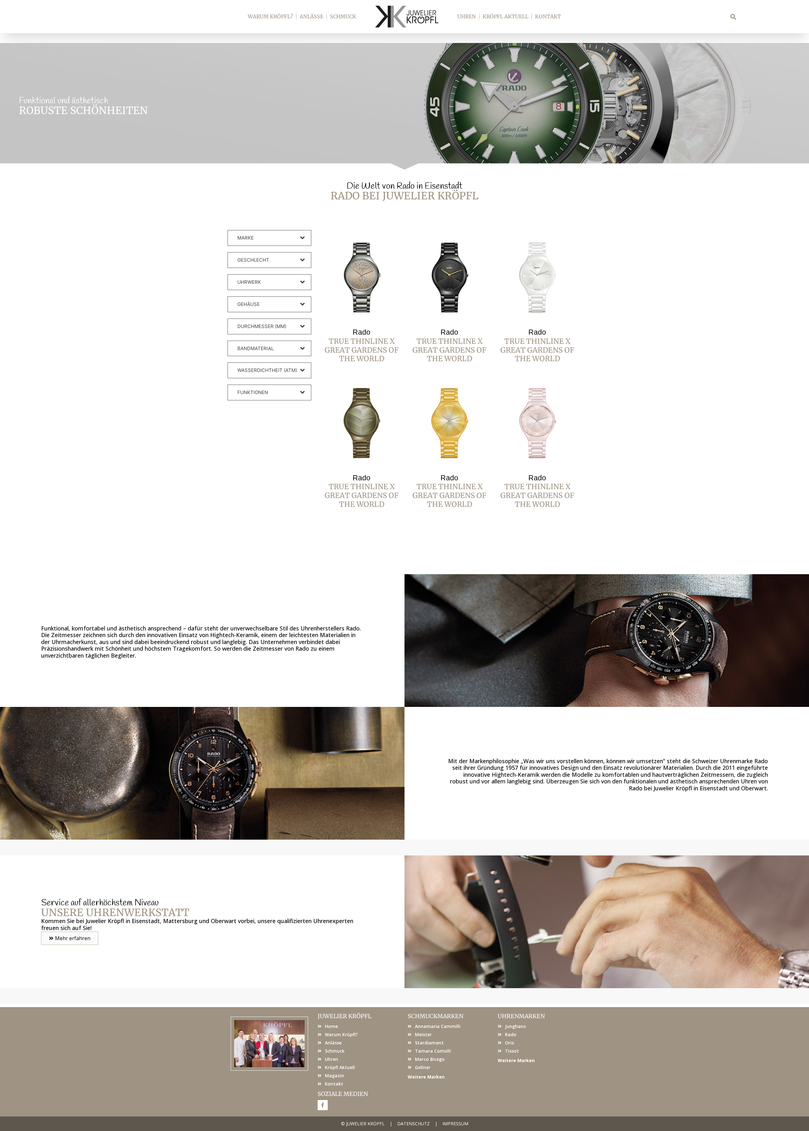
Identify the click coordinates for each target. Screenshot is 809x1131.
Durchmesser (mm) (261, 326)
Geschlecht (253, 260)
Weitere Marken (426, 1077)
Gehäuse (248, 304)
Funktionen (252, 392)
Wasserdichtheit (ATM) (267, 370)
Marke (245, 238)
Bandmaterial (255, 348)
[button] (733, 16)
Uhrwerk (249, 282)
